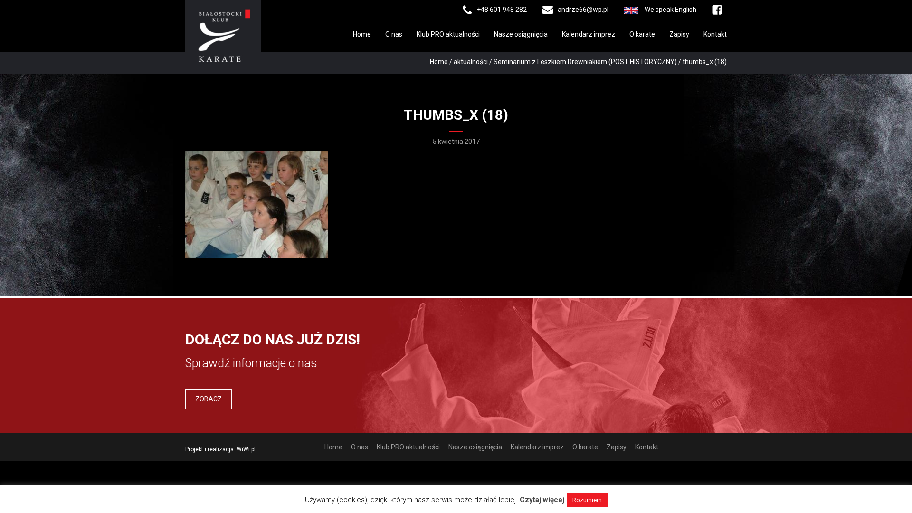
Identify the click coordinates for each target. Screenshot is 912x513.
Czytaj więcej (542, 499)
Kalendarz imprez (588, 34)
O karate (642, 34)
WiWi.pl (246, 449)
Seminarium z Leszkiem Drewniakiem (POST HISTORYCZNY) (585, 62)
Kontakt (715, 34)
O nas (393, 34)
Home (362, 34)
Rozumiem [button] (587, 500)
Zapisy (679, 34)
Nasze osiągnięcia (521, 34)
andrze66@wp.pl (583, 9)
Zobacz (208, 399)
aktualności (471, 62)
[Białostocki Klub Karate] (223, 34)
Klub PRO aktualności (448, 34)
